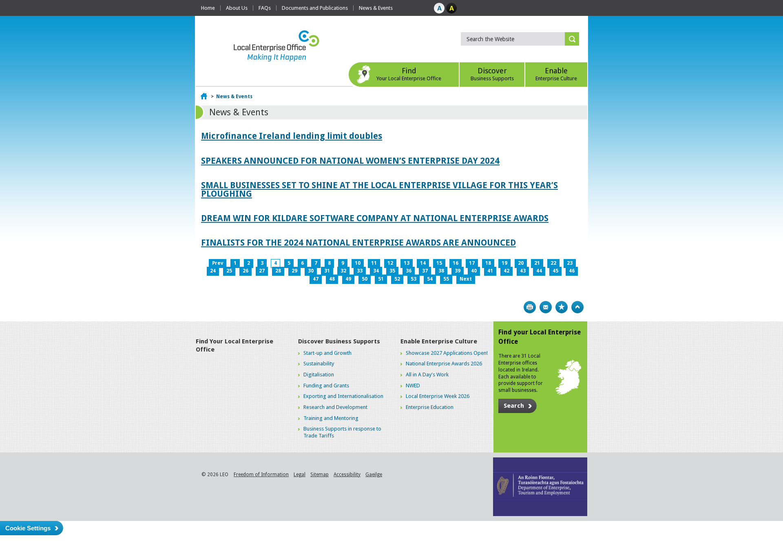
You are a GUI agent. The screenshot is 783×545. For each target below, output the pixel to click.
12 (390, 263)
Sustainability (318, 363)
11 (374, 263)
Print (530, 307)
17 (472, 263)
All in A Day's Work (427, 374)
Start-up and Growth (327, 353)
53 (413, 279)
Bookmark (561, 307)
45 (555, 271)
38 (441, 271)
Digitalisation (318, 374)
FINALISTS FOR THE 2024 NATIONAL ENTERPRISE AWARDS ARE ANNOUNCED (358, 242)
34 (376, 271)
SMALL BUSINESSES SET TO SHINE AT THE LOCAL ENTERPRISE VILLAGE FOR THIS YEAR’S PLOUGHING (379, 189)
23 (570, 263)
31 (327, 271)
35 (392, 271)
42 (506, 271)
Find (408, 73)
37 (425, 271)
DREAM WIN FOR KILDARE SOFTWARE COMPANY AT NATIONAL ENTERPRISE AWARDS (375, 218)
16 (455, 263)
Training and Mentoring (330, 418)
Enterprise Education (429, 407)
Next (466, 279)
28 (278, 271)
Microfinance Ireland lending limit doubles (291, 136)
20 (521, 263)
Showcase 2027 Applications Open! (447, 353)
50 (364, 279)
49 (348, 279)
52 (397, 279)
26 (245, 271)
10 (358, 263)
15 (439, 263)
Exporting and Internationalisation (343, 396)
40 (474, 271)
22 (553, 263)
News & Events (376, 8)
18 (488, 263)
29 (294, 271)
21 (537, 263)
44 (539, 271)
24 (213, 271)
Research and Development (335, 407)
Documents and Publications (315, 8)
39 (457, 271)
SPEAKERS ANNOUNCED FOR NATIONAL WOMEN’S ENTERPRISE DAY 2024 (350, 161)
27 (262, 271)
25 (229, 271)
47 (316, 279)
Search (514, 405)
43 (523, 271)
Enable (556, 73)
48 (332, 279)
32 (343, 271)
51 (381, 279)
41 (490, 271)
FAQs (265, 8)
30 (311, 271)
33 (360, 271)
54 (430, 279)
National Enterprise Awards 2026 (444, 363)
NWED (413, 385)
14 (423, 263)
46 (572, 271)
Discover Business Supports (339, 341)
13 (406, 263)
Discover (492, 73)
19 (504, 263)
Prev (217, 263)
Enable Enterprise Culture (438, 341)
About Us (237, 8)
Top (577, 307)
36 (408, 271)
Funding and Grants (326, 385)
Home (208, 8)
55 (446, 279)
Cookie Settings (28, 528)
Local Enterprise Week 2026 (437, 396)
